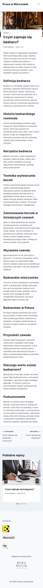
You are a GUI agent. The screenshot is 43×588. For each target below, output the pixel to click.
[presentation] (21, 472)
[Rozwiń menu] (38, 4)
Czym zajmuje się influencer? (33, 435)
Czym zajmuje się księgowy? (19, 489)
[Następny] (37, 480)
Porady (6, 33)
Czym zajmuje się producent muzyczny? (10, 436)
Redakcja (10, 47)
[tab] (17, 503)
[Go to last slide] (6, 480)
